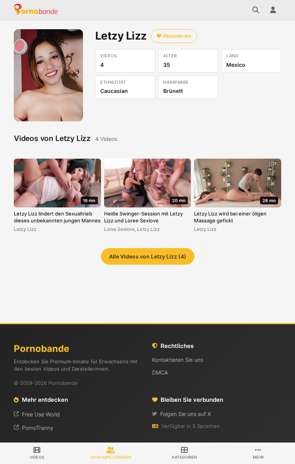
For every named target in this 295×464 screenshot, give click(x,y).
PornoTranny (37, 427)
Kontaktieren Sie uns (177, 359)
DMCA (160, 372)
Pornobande (37, 10)
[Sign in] (272, 10)
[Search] (255, 10)
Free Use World (41, 414)
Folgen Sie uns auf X (185, 414)
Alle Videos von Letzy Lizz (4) (147, 256)
